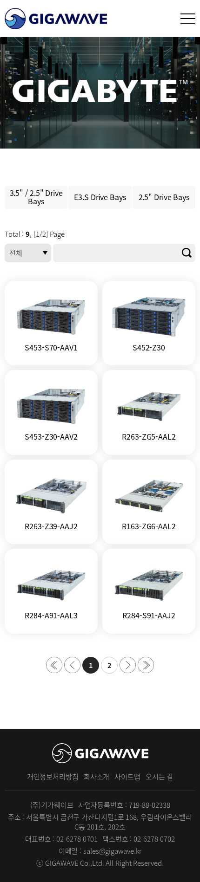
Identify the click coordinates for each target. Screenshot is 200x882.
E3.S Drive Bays (100, 196)
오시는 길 (159, 776)
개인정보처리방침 (53, 776)
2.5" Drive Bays (164, 196)
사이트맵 (127, 776)
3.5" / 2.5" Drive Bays (36, 197)
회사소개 (97, 776)
